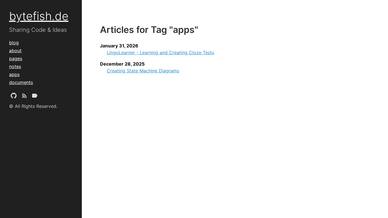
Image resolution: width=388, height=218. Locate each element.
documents (21, 82)
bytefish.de (38, 16)
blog (14, 42)
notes (15, 66)
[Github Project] (14, 97)
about (15, 50)
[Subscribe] (24, 97)
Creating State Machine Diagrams (143, 71)
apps (14, 74)
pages (15, 58)
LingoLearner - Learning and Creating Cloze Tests (160, 52)
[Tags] (34, 97)
